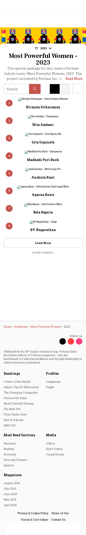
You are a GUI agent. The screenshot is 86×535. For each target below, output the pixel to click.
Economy (10, 454)
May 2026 (10, 499)
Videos (50, 443)
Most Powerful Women (19, 403)
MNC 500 (10, 425)
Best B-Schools (13, 420)
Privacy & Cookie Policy (32, 513)
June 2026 (10, 494)
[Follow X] (62, 341)
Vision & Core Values (34, 519)
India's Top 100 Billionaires (21, 387)
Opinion (9, 465)
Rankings (12, 373)
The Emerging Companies (21, 392)
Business (10, 443)
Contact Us (58, 519)
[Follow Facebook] (54, 341)
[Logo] (14, 21)
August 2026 (12, 483)
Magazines (13, 475)
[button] (35, 89)
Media (51, 435)
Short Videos (54, 449)
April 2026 (10, 505)
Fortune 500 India (15, 398)
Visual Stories (55, 454)
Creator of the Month (17, 381)
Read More (73, 78)
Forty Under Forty (15, 414)
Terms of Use (60, 513)
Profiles (52, 373)
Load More (43, 243)
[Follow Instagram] (79, 341)
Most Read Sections (19, 435)
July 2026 (10, 488)
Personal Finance (15, 460)
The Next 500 (12, 409)
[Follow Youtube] (71, 341)
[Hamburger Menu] (79, 21)
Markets (9, 449)
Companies (53, 381)
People (50, 387)
